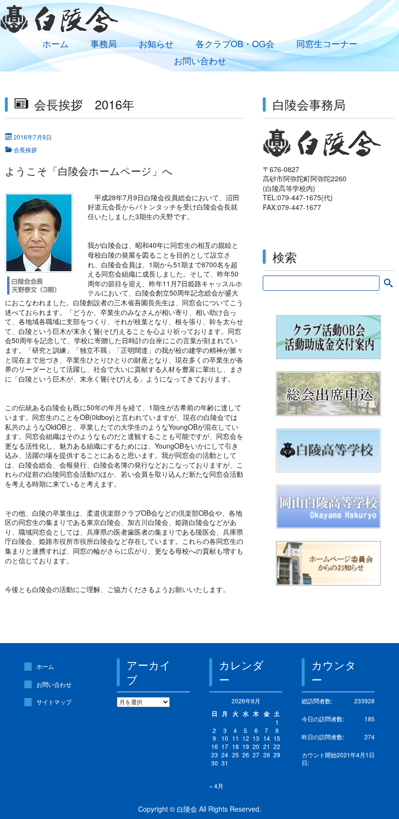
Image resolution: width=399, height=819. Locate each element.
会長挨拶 (25, 150)
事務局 (104, 43)
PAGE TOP (381, 785)
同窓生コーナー (327, 43)
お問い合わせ (200, 60)
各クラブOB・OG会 (235, 43)
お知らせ (156, 43)
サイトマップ (54, 701)
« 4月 (216, 786)
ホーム (55, 43)
